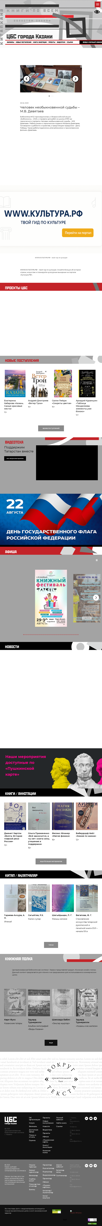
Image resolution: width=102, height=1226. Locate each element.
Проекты (46, 1118)
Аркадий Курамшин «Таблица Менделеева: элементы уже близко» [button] (86, 406)
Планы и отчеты (32, 1136)
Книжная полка (46, 1151)
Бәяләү (32, 1189)
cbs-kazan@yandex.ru (76, 1140)
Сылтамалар (61, 1175)
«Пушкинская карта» (48, 1141)
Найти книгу (61, 1123)
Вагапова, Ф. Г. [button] (84, 915)
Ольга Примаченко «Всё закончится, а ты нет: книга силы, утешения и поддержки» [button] (39, 838)
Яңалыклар (47, 1172)
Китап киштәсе (46, 1197)
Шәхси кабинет (59, 1166)
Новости (46, 1126)
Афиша (46, 1137)
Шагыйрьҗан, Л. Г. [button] (62, 915)
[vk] (86, 1119)
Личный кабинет (59, 1119)
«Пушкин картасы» (46, 1186)
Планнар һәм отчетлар (34, 1185)
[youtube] (91, 1119)
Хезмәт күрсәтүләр (34, 1171)
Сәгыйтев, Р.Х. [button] (36, 915)
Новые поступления (48, 1122)
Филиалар (33, 1175)
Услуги (32, 1123)
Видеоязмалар (49, 1175)
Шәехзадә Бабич (61, 1019)
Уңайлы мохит (32, 1180)
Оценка (32, 1140)
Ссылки (59, 1126)
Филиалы (33, 1126)
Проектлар (47, 1165)
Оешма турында (32, 1166)
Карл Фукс (10, 1019)
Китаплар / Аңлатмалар (48, 1191)
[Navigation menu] (97, 4)
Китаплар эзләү (60, 1171)
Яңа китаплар (48, 1168)
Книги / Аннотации (47, 1146)
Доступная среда (33, 1131)
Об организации (34, 1119)
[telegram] (95, 1119)
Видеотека (47, 1130)
